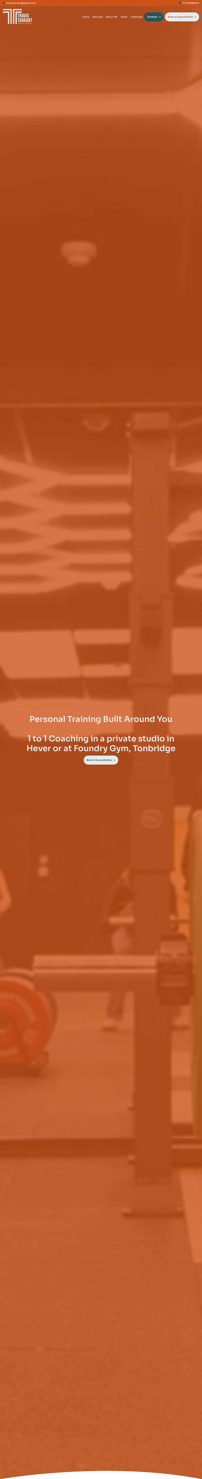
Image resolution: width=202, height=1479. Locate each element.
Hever (123, 16)
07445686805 (190, 3)
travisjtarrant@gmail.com (20, 3)
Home (85, 16)
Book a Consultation (180, 16)
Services (97, 16)
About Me (111, 16)
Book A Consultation (99, 760)
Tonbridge (136, 16)
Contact (152, 16)
